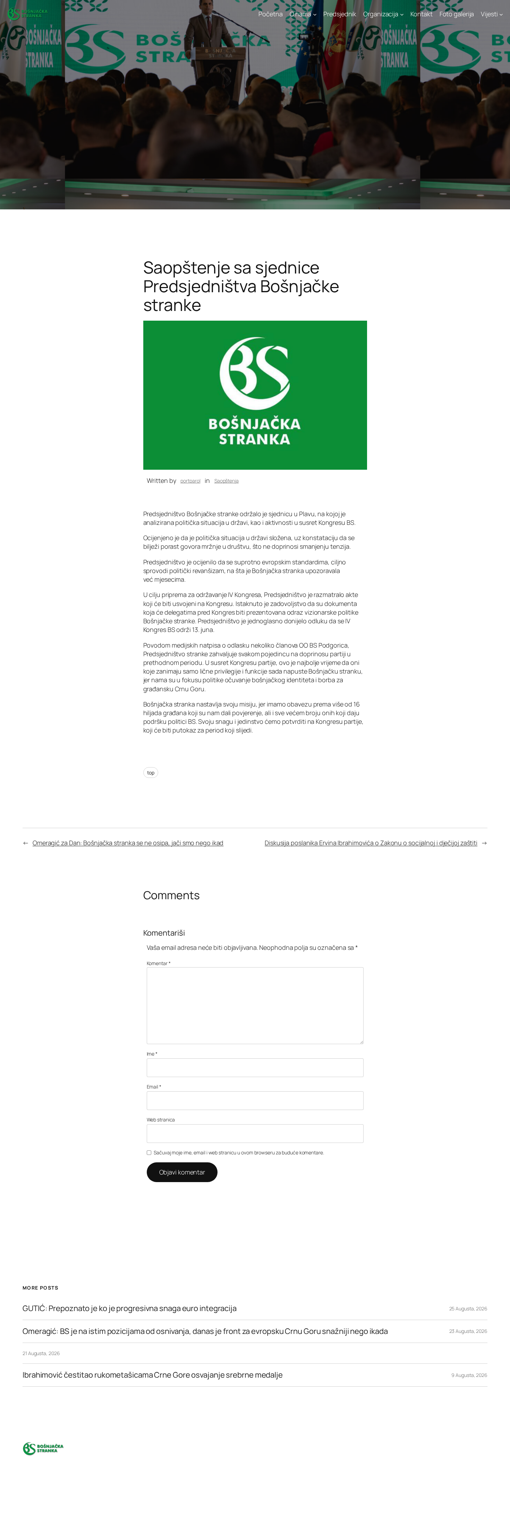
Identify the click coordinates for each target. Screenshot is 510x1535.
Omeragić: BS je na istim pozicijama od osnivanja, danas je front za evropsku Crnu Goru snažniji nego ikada (205, 1331)
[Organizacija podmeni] (402, 14)
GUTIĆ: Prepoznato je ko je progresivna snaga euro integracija (130, 1308)
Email (154, 1086)
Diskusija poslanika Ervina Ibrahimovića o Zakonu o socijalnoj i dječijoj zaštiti (371, 843)
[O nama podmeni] (315, 14)
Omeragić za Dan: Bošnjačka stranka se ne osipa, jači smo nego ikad (128, 843)
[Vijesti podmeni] (501, 14)
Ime (152, 1053)
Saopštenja (226, 480)
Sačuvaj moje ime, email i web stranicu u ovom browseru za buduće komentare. (239, 1152)
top (151, 772)
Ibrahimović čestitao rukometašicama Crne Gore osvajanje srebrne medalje (153, 1375)
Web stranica (161, 1119)
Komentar (159, 963)
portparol (190, 480)
